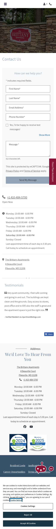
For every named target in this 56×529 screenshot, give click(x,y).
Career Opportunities (14, 471)
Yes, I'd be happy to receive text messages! (25, 127)
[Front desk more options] (51, 468)
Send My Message (28, 180)
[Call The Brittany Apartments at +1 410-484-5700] (50, 4)
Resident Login (17, 465)
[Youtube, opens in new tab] (31, 427)
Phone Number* (17, 116)
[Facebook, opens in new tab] (25, 427)
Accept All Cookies (28, 523)
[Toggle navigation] (5, 4)
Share (50, 334)
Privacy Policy (12, 170)
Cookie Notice (16, 500)
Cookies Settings (28, 506)
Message (14, 144)
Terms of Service (32, 170)
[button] (45, 4)
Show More (44, 135)
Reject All (28, 515)
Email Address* (16, 107)
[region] (28, 503)
